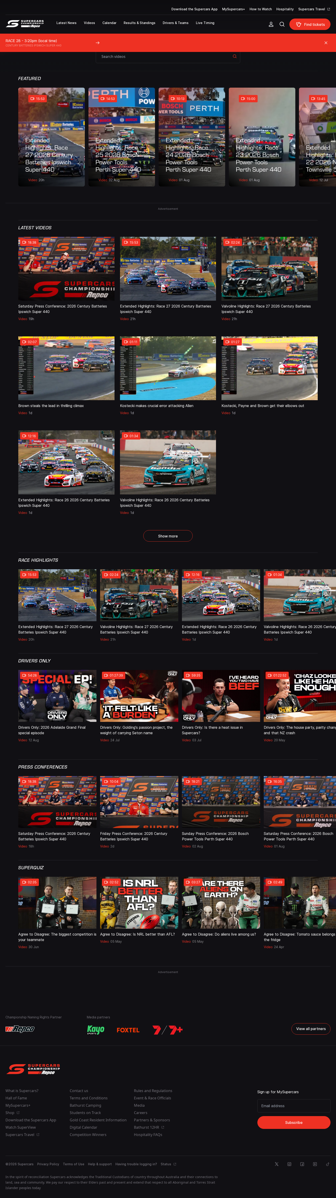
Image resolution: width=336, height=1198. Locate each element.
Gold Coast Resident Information (98, 1119)
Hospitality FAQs (148, 1134)
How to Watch (261, 9)
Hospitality (285, 9)
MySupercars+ (233, 9)
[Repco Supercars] (30, 26)
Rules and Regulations (153, 1090)
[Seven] (167, 1030)
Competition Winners (88, 1134)
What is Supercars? (21, 1090)
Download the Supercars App (194, 9)
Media (139, 1105)
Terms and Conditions (89, 1098)
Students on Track (85, 1112)
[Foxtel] (128, 1030)
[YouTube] (315, 1164)
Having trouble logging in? (136, 1164)
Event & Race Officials (152, 1098)
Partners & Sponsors (152, 1119)
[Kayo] (95, 1030)
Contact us (79, 1090)
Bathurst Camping (85, 1105)
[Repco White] (20, 1029)
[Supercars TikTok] (328, 1164)
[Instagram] (289, 1164)
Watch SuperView (20, 1127)
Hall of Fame (16, 1098)
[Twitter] (276, 1164)
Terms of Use (73, 1164)
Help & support (100, 1164)
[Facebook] (302, 1164)
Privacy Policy (48, 1164)
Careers (140, 1112)
